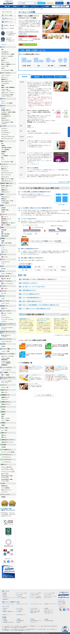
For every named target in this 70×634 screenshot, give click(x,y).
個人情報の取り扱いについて (36, 620)
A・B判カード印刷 (34, 594)
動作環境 (46, 608)
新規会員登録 (50, 3)
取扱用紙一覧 (5, 599)
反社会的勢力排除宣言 (49, 620)
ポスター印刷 (19, 594)
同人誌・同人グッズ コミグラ (50, 596)
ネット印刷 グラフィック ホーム (6, 8)
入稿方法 (4, 609)
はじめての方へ (8, 11)
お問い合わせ (59, 3)
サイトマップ (62, 604)
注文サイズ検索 (8, 15)
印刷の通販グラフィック (7, 629)
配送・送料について (49, 611)
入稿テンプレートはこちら (28, 44)
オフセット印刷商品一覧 (21, 597)
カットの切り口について (33, 164)
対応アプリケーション (49, 609)
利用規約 (32, 619)
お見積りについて (8, 21)
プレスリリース (34, 622)
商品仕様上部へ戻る (63, 181)
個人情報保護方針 (20, 620)
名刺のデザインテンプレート (22, 603)
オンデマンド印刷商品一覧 (36, 597)
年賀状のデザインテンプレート (51, 603)
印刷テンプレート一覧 (35, 609)
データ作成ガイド (20, 609)
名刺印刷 (4, 593)
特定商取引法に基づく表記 (8, 622)
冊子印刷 (4, 594)
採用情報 (18, 622)
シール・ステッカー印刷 (49, 593)
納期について (31, 127)
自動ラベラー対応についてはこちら (27, 29)
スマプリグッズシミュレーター (9, 597)
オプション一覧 (48, 597)
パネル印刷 (19, 596)
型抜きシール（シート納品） (43, 160)
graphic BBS (63, 314)
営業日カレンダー (8, 18)
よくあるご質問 (59, 1)
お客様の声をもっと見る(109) (62, 335)
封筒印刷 (4, 596)
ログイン (40, 1)
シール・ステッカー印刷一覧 (44, 395)
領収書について (6, 614)
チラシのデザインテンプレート (37, 603)
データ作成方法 (28, 254)
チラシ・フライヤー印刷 (21, 593)
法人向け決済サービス (21, 614)
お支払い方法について (49, 613)
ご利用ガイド (5, 608)
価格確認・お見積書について (8, 611)
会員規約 (46, 619)
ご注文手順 (19, 611)
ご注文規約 (5, 620)
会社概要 (4, 619)
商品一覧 (15, 8)
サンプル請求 (62, 603)
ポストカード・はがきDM (36, 593)
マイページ (41, 3)
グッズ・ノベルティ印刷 (35, 596)
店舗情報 (18, 619)
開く (65, 629)
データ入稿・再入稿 (60, 6)
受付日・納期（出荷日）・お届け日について (35, 612)
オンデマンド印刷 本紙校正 (33, 169)
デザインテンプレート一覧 (8, 603)
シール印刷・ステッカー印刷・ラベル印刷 (27, 8)
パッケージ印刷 (48, 594)
